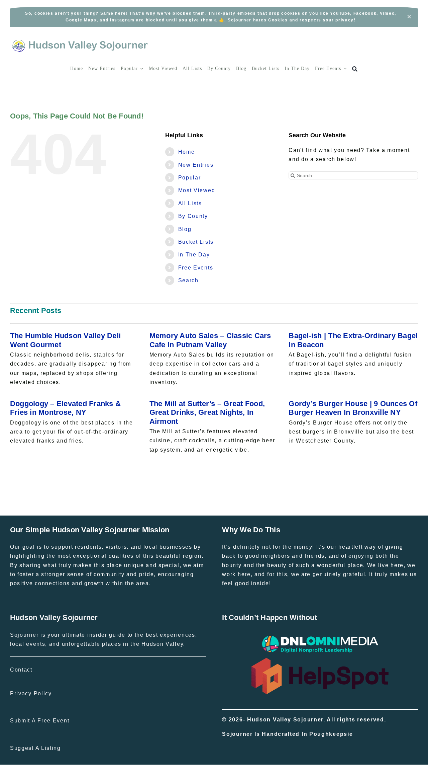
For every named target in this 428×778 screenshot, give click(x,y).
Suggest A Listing (35, 748)
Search (188, 280)
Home (186, 152)
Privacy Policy (31, 693)
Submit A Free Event (39, 720)
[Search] (355, 69)
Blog (185, 229)
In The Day (194, 254)
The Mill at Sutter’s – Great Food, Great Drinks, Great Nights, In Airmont (207, 412)
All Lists (190, 203)
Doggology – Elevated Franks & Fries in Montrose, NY (65, 407)
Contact (21, 670)
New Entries (196, 165)
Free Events (195, 267)
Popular (189, 177)
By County (193, 216)
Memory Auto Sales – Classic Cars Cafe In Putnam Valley (210, 339)
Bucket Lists (196, 242)
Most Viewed (196, 190)
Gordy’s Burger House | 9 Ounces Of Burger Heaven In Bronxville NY (353, 407)
